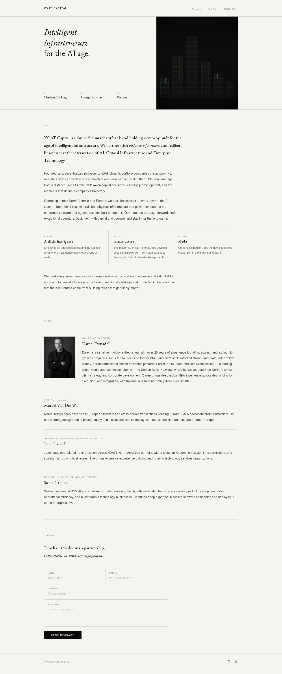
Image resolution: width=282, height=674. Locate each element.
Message (54, 604)
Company (54, 588)
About (197, 8)
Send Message (62, 635)
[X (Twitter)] (236, 661)
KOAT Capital (55, 8)
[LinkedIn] (228, 661)
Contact (231, 8)
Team (213, 8)
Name (51, 572)
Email (113, 572)
